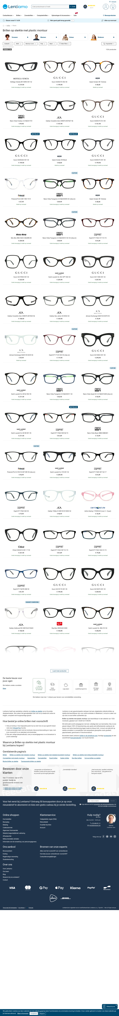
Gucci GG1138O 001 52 (98, 277)
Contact (5, 880)
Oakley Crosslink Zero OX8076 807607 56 (59, 121)
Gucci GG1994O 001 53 (21, 277)
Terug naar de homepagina (10, 907)
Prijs (41, 44)
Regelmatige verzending (10, 856)
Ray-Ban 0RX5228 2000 (59, 628)
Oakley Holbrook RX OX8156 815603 (21, 628)
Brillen (8, 25)
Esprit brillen (53, 758)
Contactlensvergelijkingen (48, 856)
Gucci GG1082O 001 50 (98, 355)
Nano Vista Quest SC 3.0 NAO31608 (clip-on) (97, 394)
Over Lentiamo (7, 869)
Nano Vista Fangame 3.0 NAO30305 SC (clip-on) (59, 199)
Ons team (6, 871)
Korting (5, 854)
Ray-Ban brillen (77, 758)
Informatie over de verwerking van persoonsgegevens (19, 842)
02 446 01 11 (96, 823)
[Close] (116, 1005)
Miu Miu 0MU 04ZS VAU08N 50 (21, 238)
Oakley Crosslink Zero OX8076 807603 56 (21, 316)
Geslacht (7, 44)
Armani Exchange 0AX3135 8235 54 (21, 355)
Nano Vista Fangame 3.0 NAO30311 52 (59, 394)
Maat (51, 44)
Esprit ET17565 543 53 (21, 511)
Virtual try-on (111, 1006)
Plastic (6, 49)
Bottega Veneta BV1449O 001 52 (21, 82)
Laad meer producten (59, 671)
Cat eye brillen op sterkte (92, 758)
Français (113, 1)
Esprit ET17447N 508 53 (21, 589)
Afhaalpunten (7, 836)
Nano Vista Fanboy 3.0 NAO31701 (21, 121)
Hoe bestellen (7, 819)
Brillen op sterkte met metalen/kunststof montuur (54, 755)
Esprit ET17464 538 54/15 (59, 433)
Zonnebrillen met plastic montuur (14, 758)
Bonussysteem (7, 851)
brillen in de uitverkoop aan (88, 736)
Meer (4, 688)
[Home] (3, 25)
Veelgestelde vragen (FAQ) (48, 819)
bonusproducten (75, 738)
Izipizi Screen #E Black (59, 160)
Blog (4, 874)
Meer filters (64, 44)
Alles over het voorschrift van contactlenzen (53, 851)
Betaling (5, 825)
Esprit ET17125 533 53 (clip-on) (59, 355)
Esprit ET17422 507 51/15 (59, 550)
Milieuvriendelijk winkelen (11, 839)
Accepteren (33, 1013)
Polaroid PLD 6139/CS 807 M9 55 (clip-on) (21, 472)
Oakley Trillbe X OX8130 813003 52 (59, 511)
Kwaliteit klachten (45, 825)
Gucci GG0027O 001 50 (98, 160)
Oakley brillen (64, 758)
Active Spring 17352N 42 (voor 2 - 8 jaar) (98, 511)
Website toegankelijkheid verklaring (14, 833)
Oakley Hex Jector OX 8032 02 (59, 316)
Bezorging (6, 822)
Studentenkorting (8, 859)
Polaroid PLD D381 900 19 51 (21, 199)
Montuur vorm (30, 44)
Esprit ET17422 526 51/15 (97, 550)
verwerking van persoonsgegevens (104, 804)
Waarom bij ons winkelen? (11, 877)
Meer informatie (22, 1013)
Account (42, 828)
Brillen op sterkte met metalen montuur (22, 755)
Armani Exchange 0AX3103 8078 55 (98, 316)
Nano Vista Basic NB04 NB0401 (97, 433)
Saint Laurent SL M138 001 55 (21, 433)
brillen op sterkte (36, 711)
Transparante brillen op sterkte (31, 761)
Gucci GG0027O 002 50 (59, 82)
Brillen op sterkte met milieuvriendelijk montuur (88, 755)
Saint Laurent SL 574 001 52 (59, 472)
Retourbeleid (44, 822)
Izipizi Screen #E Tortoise (98, 199)
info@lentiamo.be (94, 825)
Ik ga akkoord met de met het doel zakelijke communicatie (99, 805)
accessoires (107, 736)
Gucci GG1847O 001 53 (98, 589)
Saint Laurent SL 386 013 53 (97, 628)
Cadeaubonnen (7, 828)
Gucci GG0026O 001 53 (21, 160)
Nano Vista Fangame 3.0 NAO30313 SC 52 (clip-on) (59, 238)
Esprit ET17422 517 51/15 (97, 238)
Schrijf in (112, 801)
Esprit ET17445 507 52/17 (97, 472)
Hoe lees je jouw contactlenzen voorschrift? (53, 854)
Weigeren (42, 1013)
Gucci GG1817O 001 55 (59, 589)
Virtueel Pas (17, 728)
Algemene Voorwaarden (10, 830)
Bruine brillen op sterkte (10, 761)
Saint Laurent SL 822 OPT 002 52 (59, 277)
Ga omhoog (21, 907)
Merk (17, 44)
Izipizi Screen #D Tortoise (97, 82)
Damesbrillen (42, 758)
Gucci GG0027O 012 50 (98, 121)
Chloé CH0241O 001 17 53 (21, 550)
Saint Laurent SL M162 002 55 (21, 394)
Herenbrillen (31, 758)
